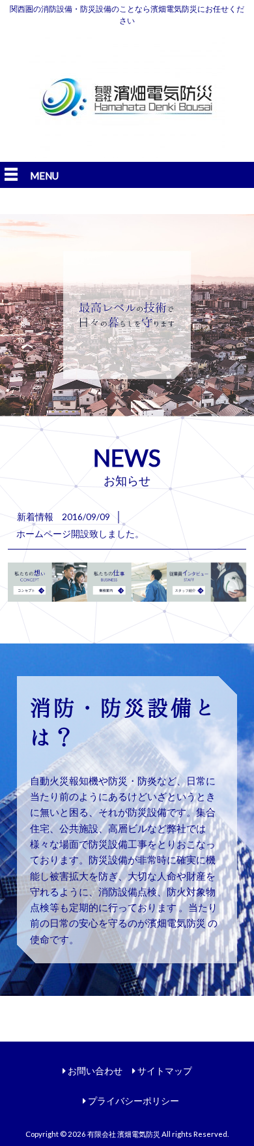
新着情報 (35, 516)
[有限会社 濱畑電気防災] (127, 154)
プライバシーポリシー (133, 1100)
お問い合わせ (95, 1070)
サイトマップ (164, 1070)
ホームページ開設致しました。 (80, 533)
